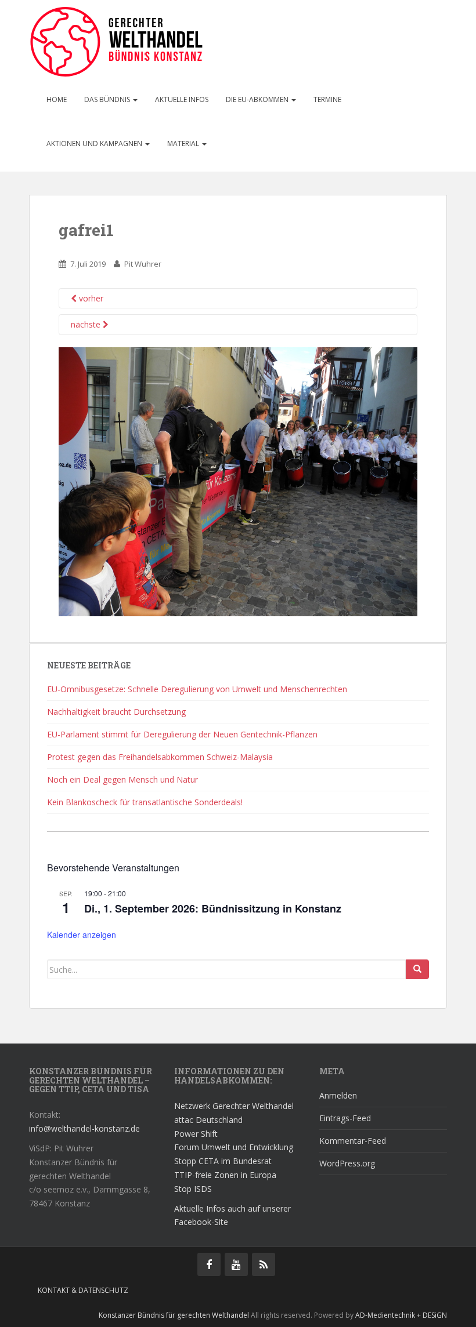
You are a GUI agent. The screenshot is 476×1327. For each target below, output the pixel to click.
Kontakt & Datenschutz (83, 1290)
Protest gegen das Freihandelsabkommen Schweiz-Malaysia (160, 756)
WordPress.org (347, 1163)
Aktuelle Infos (181, 99)
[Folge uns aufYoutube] (236, 1264)
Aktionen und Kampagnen (95, 143)
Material (184, 143)
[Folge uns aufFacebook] (209, 1264)
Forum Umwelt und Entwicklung (233, 1147)
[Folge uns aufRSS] (263, 1264)
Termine (327, 99)
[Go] (417, 969)
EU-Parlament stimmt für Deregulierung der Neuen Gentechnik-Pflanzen (182, 734)
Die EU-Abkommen (258, 99)
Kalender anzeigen (81, 934)
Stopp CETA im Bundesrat (223, 1160)
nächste (87, 324)
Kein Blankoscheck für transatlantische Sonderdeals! (145, 802)
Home (56, 99)
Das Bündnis (108, 99)
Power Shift (196, 1133)
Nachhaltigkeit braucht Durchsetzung (116, 711)
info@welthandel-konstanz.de (84, 1128)
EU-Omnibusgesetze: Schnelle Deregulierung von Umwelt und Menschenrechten (197, 689)
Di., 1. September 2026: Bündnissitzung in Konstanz (212, 908)
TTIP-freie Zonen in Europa (225, 1174)
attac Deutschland (208, 1119)
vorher (90, 298)
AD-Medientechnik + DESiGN (401, 1315)
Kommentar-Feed (352, 1140)
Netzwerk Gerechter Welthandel (234, 1105)
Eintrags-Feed (345, 1118)
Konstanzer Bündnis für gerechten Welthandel (175, 1315)
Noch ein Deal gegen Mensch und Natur (122, 779)
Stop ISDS (193, 1188)
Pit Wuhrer (142, 264)
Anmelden (338, 1095)
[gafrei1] (238, 480)
